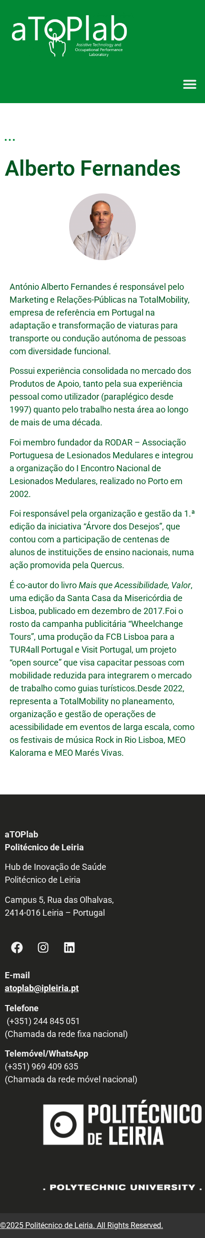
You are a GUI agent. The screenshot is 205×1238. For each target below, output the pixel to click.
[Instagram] (43, 947)
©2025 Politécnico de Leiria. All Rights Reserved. (81, 1225)
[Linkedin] (69, 947)
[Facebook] (17, 947)
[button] (189, 84)
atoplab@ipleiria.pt (42, 988)
